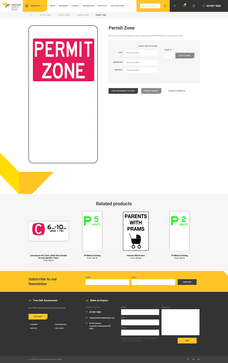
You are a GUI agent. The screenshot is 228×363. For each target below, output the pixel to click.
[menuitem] (52, 6)
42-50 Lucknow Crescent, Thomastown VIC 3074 (100, 326)
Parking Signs (83, 15)
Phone (123, 328)
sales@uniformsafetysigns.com (102, 318)
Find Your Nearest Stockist (123, 91)
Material (119, 70)
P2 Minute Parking (179, 255)
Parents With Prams (136, 255)
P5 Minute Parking (92, 255)
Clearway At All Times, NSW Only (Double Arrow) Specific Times (48, 256)
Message (165, 307)
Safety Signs (45, 15)
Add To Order (184, 55)
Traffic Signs (64, 15)
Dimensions (118, 62)
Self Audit (38, 316)
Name (88, 277)
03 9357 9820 (95, 312)
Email (134, 277)
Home (30, 15)
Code (120, 52)
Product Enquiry (151, 91)
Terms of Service (133, 341)
